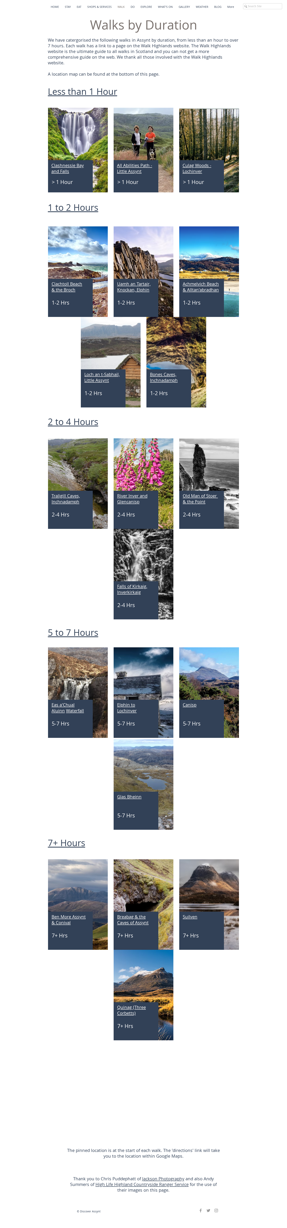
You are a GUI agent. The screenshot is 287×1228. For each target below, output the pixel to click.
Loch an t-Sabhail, (102, 374)
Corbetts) (126, 1013)
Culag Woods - (197, 165)
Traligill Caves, (66, 496)
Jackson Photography (163, 1178)
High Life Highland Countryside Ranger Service (142, 1184)
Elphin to (126, 705)
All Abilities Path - (134, 165)
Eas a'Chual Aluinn (63, 707)
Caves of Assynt (133, 922)
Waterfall (75, 710)
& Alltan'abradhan (201, 289)
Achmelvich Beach (201, 284)
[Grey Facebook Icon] (200, 1210)
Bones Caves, (163, 374)
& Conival (61, 922)
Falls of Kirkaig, (132, 586)
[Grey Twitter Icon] (208, 1210)
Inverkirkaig (129, 592)
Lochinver (192, 171)
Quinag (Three (131, 1007)
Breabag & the (131, 916)
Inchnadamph (164, 380)
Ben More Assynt (69, 916)
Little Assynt (129, 171)
